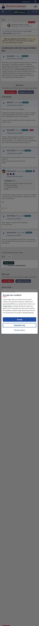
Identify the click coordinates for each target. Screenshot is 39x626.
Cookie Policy (7, 306)
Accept (19, 319)
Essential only (19, 325)
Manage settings (19, 330)
